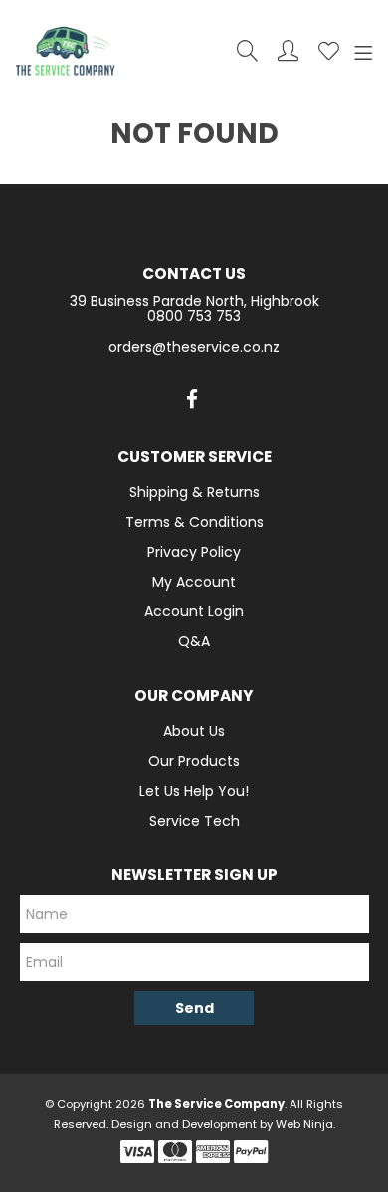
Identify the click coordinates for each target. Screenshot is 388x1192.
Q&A (194, 641)
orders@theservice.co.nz (194, 347)
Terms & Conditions (194, 522)
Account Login (194, 611)
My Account (194, 582)
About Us (194, 731)
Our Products (194, 761)
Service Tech (194, 821)
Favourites (328, 50)
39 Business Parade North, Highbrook (194, 301)
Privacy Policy (194, 552)
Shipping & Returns (194, 492)
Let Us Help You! (194, 791)
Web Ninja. (305, 1124)
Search (247, 50)
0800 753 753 (194, 316)
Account (288, 50)
